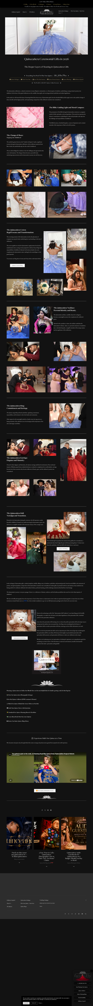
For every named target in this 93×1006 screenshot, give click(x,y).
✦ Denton (48, 4)
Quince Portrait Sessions (54, 79)
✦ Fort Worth (33, 4)
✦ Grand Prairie (57, 4)
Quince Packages (15, 79)
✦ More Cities (66, 4)
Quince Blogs (24, 906)
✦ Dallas (25, 4)
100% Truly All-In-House (46, 2)
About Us (24, 12)
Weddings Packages (44, 900)
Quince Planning (67, 79)
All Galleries (32, 12)
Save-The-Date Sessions (39, 79)
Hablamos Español (16, 12)
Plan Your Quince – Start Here (77, 11)
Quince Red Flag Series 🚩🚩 (46, 863)
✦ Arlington (41, 4)
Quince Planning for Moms (73, 863)
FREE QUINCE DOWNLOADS (47, 903)
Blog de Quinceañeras (19, 859)
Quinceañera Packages (63, 11)
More (59, 13)
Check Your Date (26, 79)
